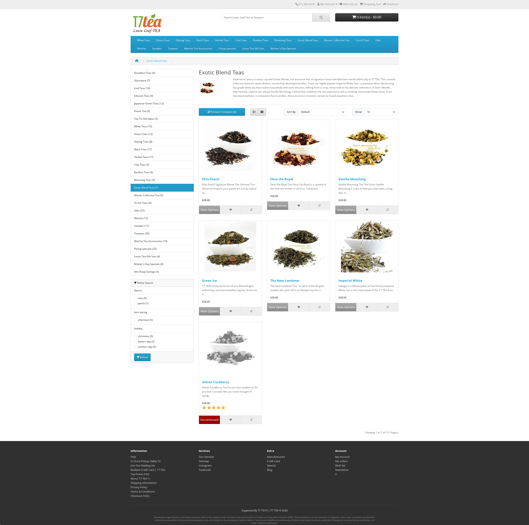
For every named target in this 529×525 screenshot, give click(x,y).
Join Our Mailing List (143, 465)
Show (358, 112)
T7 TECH (263, 510)
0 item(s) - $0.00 (368, 17)
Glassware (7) (142, 80)
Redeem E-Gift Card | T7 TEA (148, 470)
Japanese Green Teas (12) (149, 103)
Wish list (340, 465)
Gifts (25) (139, 210)
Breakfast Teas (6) (144, 73)
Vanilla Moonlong (352, 179)
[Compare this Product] (251, 210)
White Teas (143, 40)
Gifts (378, 40)
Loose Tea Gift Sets (253, 48)
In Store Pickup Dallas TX (146, 461)
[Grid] (262, 112)
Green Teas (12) (143, 134)
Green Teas (163, 40)
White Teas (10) (143, 126)
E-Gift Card (273, 461)
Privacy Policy (139, 487)
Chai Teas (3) (141, 164)
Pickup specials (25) (145, 249)
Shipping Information (144, 483)
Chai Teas (241, 40)
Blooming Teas (283, 40)
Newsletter (342, 470)
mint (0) (142, 298)
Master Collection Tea (336, 40)
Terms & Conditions (143, 491)
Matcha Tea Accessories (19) (150, 241)
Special (271, 465)
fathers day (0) (146, 341)
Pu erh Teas (362, 40)
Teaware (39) (141, 233)
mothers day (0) (147, 346)
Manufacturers (276, 457)
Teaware (173, 48)
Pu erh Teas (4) (142, 203)
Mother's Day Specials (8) (148, 264)
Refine (143, 357)
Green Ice (209, 280)
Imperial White (350, 280)
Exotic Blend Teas (308, 40)
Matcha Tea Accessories (198, 48)
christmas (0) (145, 336)
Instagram (205, 465)
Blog (269, 470)
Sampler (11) (141, 226)
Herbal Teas (222, 40)
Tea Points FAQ (140, 474)
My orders (341, 461)
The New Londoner (285, 280)
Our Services (206, 457)
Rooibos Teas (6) (143, 172)
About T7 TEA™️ (140, 478)
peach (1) (143, 303)
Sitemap (204, 461)
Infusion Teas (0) (143, 96)
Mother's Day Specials (283, 48)
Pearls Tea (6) (142, 111)
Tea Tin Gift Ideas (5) (146, 119)
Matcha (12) (141, 218)
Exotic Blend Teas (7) (146, 187)
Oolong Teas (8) (143, 141)
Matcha (141, 48)
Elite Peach (210, 179)
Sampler (157, 48)
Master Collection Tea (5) (148, 195)
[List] (254, 112)
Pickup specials (227, 48)
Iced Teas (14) (142, 88)
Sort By (291, 112)
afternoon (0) (145, 320)
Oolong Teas (183, 40)
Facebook (205, 470)
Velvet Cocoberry (215, 382)
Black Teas (203, 40)
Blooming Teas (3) (144, 180)
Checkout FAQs (140, 496)
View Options (209, 210)
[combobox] (267, 17)
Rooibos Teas (260, 40)
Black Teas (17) (143, 149)
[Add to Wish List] (230, 210)
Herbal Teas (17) (143, 157)
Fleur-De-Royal (281, 179)
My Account (342, 457)
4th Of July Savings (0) (146, 271)
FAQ (133, 457)
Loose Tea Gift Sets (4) (147, 256)
